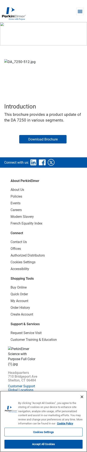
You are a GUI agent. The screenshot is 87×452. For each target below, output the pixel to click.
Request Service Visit (26, 333)
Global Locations (20, 390)
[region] (43, 421)
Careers (16, 210)
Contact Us (19, 242)
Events (15, 203)
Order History (20, 308)
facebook (42, 162)
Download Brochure (43, 139)
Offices (16, 249)
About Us (17, 190)
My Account (19, 301)
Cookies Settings (43, 432)
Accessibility (20, 269)
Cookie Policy (65, 423)
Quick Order (19, 294)
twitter (51, 162)
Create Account (22, 314)
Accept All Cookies (43, 444)
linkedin (33, 162)
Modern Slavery (22, 217)
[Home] (13, 13)
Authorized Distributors (28, 255)
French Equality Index (26, 223)
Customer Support (21, 386)
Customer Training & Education (34, 340)
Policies (16, 196)
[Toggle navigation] (80, 11)
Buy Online (19, 287)
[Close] (82, 396)
